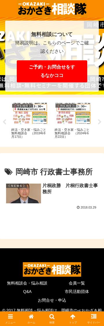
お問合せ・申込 (52, 300)
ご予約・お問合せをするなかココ (52, 71)
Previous (4, 122)
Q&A (27, 291)
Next (100, 122)
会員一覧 (77, 283)
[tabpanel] (30, 121)
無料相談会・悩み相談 (27, 283)
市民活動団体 (77, 291)
